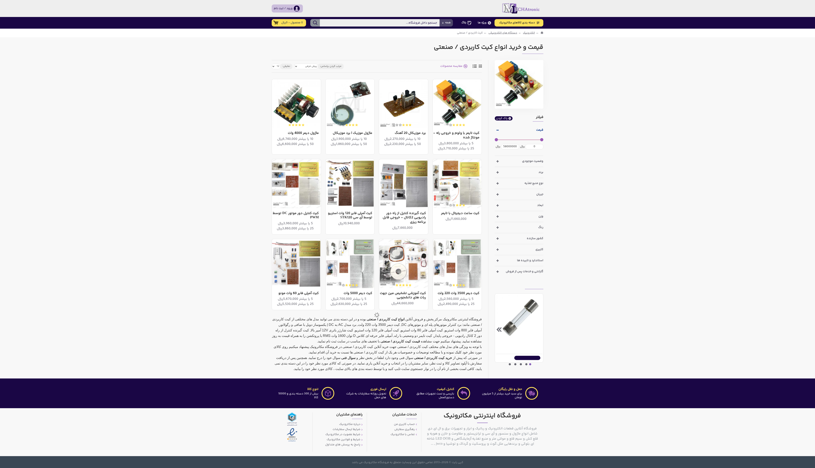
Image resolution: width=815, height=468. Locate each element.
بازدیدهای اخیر (534, 285)
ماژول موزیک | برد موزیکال (352, 133)
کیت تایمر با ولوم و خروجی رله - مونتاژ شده (456, 135)
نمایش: (286, 66)
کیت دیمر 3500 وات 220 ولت (458, 293)
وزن (540, 216)
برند (540, 172)
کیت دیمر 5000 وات (358, 293)
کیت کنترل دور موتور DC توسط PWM (296, 215)
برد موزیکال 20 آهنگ (410, 133)
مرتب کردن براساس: (330, 66)
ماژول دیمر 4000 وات (303, 133)
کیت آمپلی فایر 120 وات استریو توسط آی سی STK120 (350, 215)
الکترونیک (529, 33)
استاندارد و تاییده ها (530, 260)
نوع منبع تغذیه (533, 183)
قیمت (539, 130)
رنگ (540, 227)
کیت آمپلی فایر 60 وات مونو (298, 293)
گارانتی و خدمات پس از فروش (524, 271)
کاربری (539, 249)
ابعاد (540, 205)
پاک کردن (502, 118)
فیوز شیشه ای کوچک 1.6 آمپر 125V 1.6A (518, 344)
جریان (539, 194)
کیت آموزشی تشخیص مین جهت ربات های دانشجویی (403, 295)
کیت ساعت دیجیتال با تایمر (460, 213)
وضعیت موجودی (532, 161)
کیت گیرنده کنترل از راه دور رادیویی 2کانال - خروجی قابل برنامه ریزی (404, 217)
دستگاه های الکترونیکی (502, 33)
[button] (539, 329)
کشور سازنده (535, 238)
